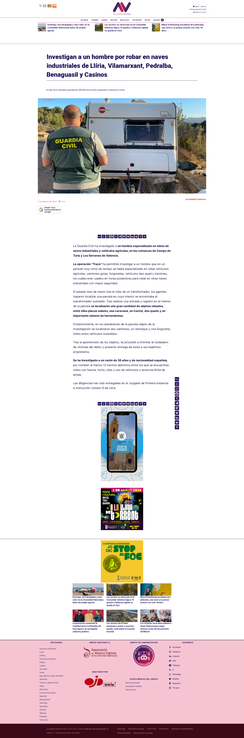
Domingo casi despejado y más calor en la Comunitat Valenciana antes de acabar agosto (68, 27)
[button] (40, 5)
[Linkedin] (132, 236)
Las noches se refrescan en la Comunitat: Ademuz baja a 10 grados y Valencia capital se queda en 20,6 (126, 27)
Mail (174, 661)
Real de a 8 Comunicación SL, (97, 729)
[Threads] (170, 688)
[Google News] (99, 236)
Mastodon (177, 683)
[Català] (49, 5)
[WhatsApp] (170, 674)
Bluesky (176, 679)
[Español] (54, 5)
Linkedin (176, 656)
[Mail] (170, 661)
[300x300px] (122, 529)
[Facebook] (112, 236)
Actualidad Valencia (196, 199)
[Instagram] (107, 236)
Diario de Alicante (132, 683)
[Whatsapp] (103, 236)
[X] (116, 236)
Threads (176, 688)
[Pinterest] (140, 236)
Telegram (176, 665)
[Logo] (122, 8)
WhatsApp (177, 674)
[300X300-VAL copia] (122, 561)
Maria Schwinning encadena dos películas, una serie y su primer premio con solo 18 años (183, 27)
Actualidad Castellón (133, 686)
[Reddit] (136, 236)
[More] (144, 236)
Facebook (177, 647)
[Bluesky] (128, 236)
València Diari (130, 689)
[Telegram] (120, 236)
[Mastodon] (124, 236)
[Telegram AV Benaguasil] (122, 483)
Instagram (177, 652)
